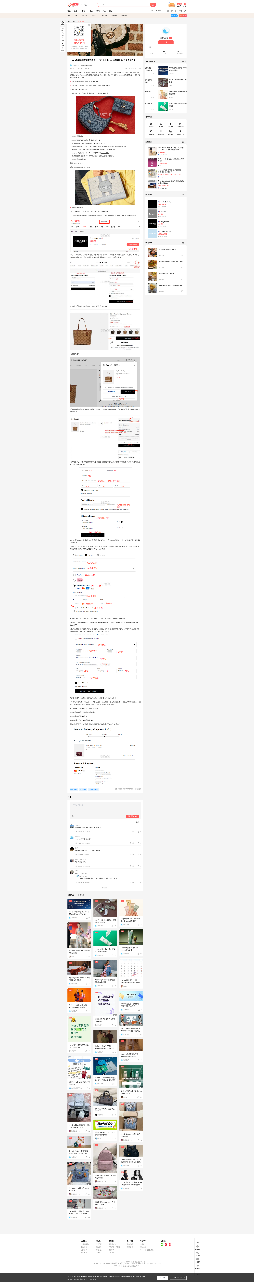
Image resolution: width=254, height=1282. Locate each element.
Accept (162, 1278)
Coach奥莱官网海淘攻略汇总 (78, 716)
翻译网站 (151, 134)
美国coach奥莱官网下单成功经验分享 (81, 720)
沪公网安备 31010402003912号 (127, 1267)
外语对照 (170, 134)
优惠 (75, 11)
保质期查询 (161, 134)
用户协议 (84, 1250)
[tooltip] (79, 37)
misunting (77, 825)
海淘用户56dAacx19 (80, 859)
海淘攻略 (84, 15)
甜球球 (76, 848)
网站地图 (84, 1253)
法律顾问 (99, 1253)
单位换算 (161, 126)
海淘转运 (114, 15)
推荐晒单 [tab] (70, 895)
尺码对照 (151, 126)
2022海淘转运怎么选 (101, 93)
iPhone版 (143, 1247)
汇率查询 (170, 126)
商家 (83, 11)
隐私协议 (84, 1247)
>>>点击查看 (105, 153)
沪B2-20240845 (125, 1263)
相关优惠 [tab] (81, 895)
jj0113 (76, 871)
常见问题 (99, 1244)
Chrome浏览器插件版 (146, 1250)
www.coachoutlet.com (91, 81)
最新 (76, 15)
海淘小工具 (96, 140)
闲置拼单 (104, 15)
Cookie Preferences (178, 1278)
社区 (68, 15)
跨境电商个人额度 (114, 1247)
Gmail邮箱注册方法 (99, 143)
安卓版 (142, 1244)
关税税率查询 (180, 126)
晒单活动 (124, 15)
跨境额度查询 (180, 134)
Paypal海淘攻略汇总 (104, 85)
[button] (84, 5)
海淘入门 (130, 1244)
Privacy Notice (92, 1279)
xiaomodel (77, 836)
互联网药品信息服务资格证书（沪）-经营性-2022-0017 (145, 1263)
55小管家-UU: (83, 876)
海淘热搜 (130, 1247)
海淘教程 (74, 789)
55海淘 (73, 5)
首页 (68, 21)
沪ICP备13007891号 (99, 1263)
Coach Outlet (94, 789)
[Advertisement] (166, 312)
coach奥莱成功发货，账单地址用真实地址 (82, 712)
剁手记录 (94, 15)
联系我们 (99, 1247)
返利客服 (99, 1250)
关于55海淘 (85, 1244)
